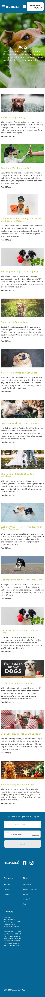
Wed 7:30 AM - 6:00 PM (12, 938)
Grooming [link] (7, 894)
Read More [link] (6, 136)
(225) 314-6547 (9, 924)
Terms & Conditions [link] (30, 889)
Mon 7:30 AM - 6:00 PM (12, 934)
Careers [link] (26, 894)
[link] (35, 6)
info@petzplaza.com (11, 926)
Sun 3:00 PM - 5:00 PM (12, 931)
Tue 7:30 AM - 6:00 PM (12, 936)
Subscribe (22, 844)
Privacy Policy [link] (28, 884)
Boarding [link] (7, 884)
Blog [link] (24, 904)
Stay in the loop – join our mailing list (22, 817)
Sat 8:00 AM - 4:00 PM (12, 945)
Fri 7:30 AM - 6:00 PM (11, 943)
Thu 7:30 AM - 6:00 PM (12, 941)
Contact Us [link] (27, 899)
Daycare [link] (7, 889)
